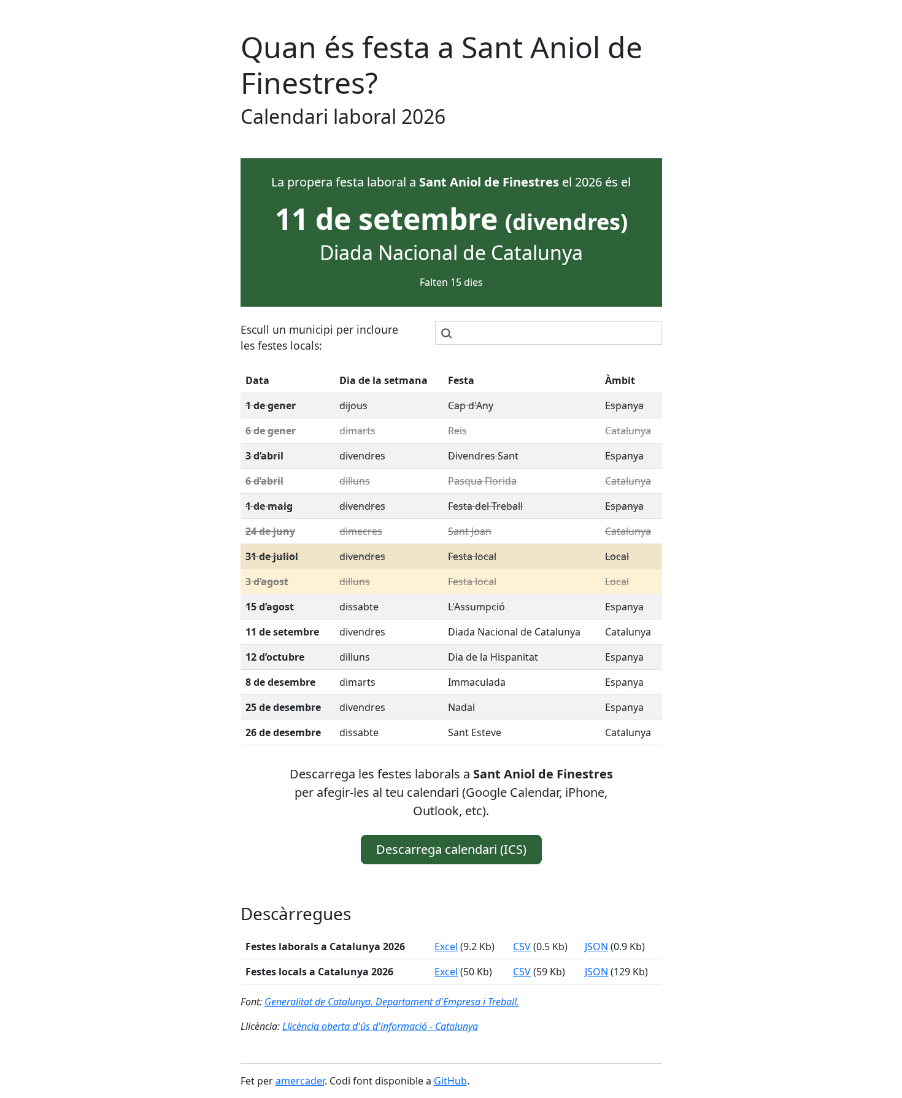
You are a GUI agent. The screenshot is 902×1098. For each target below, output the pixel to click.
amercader (300, 1081)
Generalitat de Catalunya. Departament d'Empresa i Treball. (391, 1001)
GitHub (450, 1081)
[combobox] (548, 333)
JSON (596, 946)
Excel (446, 946)
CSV (522, 946)
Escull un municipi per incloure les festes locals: (319, 337)
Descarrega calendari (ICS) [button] (451, 849)
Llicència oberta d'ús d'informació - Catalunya (380, 1026)
